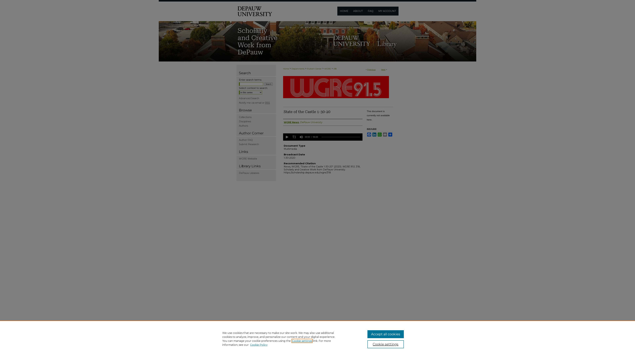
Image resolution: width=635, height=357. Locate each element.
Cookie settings (302, 340)
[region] (317, 339)
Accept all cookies (385, 334)
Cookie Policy (259, 344)
